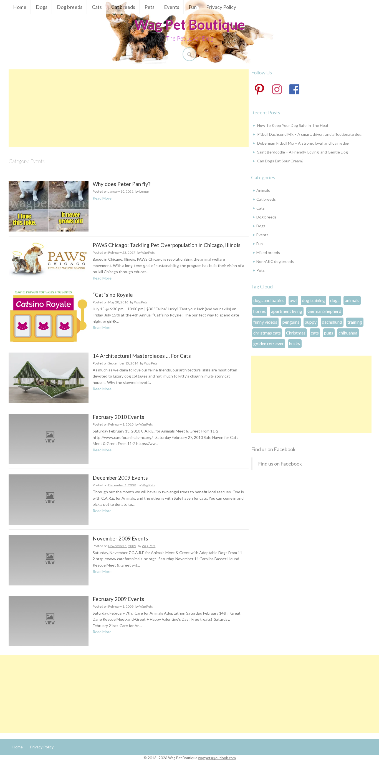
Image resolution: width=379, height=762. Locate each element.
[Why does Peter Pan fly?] (49, 205)
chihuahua (347, 332)
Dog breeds (69, 7)
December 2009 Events (120, 478)
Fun (193, 7)
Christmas (295, 332)
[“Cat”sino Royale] (49, 316)
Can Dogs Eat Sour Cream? (280, 161)
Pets (150, 7)
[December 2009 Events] (49, 499)
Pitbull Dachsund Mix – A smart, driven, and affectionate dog (309, 134)
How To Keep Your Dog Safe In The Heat (293, 125)
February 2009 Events (118, 599)
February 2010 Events (118, 417)
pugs (328, 332)
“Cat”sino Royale (113, 295)
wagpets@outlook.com (217, 758)
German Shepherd (324, 311)
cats (315, 332)
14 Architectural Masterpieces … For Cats (142, 356)
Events (171, 7)
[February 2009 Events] (49, 620)
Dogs (41, 7)
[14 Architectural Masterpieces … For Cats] (49, 377)
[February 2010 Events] (49, 438)
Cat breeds (123, 7)
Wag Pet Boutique (189, 24)
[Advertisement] (129, 108)
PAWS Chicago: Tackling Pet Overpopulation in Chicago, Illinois (167, 245)
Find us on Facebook (273, 449)
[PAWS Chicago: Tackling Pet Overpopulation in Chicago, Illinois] (49, 259)
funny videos (265, 322)
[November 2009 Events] (49, 559)
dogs (335, 300)
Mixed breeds (268, 252)
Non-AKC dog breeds (275, 261)
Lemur (144, 191)
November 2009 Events (120, 539)
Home (19, 7)
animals (352, 300)
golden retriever (268, 343)
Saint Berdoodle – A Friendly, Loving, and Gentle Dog (302, 152)
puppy (311, 322)
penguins (290, 322)
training (354, 322)
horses (259, 311)
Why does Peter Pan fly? (121, 184)
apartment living (286, 311)
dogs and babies (268, 300)
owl (293, 300)
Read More (102, 198)
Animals (263, 190)
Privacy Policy (221, 7)
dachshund (332, 322)
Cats (97, 7)
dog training (313, 300)
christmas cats (267, 332)
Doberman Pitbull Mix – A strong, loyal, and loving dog (303, 143)
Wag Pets (148, 252)
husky (294, 343)
